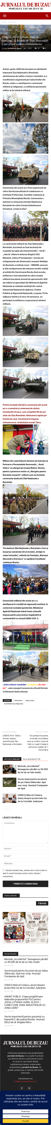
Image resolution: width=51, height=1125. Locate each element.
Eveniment (13, 22)
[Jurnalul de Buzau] (25, 6)
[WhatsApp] (32, 61)
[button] (4, 15)
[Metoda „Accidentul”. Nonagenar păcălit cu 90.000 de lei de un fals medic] (9, 769)
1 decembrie (17, 700)
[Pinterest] (26, 61)
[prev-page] (4, 808)
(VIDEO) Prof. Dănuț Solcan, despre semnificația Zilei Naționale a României (12, 739)
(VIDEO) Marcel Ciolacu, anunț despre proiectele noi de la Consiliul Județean (32, 798)
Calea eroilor (29, 700)
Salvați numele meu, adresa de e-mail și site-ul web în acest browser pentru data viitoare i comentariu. (25, 873)
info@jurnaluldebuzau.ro (25, 1081)
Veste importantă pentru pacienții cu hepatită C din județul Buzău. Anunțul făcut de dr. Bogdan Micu (24, 1019)
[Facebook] (14, 61)
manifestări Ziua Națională (13, 704)
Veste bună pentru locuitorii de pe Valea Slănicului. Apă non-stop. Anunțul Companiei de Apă (26, 973)
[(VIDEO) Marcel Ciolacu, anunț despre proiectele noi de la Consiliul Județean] (9, 798)
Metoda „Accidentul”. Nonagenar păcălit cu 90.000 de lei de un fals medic (33, 769)
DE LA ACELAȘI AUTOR (31, 759)
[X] (20, 61)
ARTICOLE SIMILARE (12, 759)
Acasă (3, 22)
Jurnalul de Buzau (14, 48)
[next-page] (8, 808)
